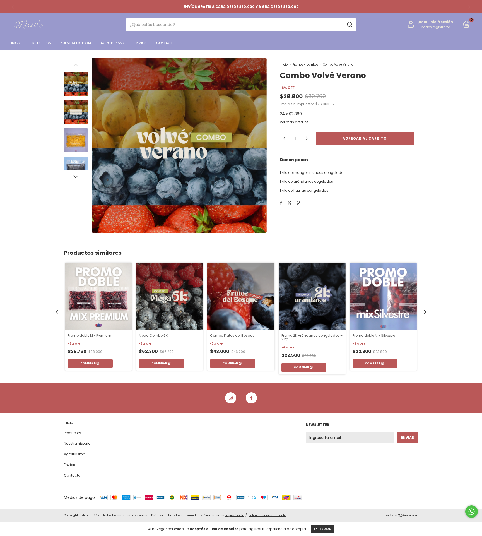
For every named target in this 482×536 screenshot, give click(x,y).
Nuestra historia (76, 42)
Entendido (322, 529)
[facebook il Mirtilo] (251, 397)
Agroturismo (113, 42)
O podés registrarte (434, 27)
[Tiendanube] (400, 516)
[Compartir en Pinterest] (298, 203)
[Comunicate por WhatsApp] (471, 511)
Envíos (141, 42)
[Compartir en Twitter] (289, 203)
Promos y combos (305, 65)
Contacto (165, 42)
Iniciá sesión (441, 22)
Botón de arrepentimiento (267, 515)
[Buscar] (349, 25)
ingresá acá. (234, 515)
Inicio (16, 42)
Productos (41, 42)
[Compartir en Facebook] (281, 203)
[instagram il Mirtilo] (230, 397)
